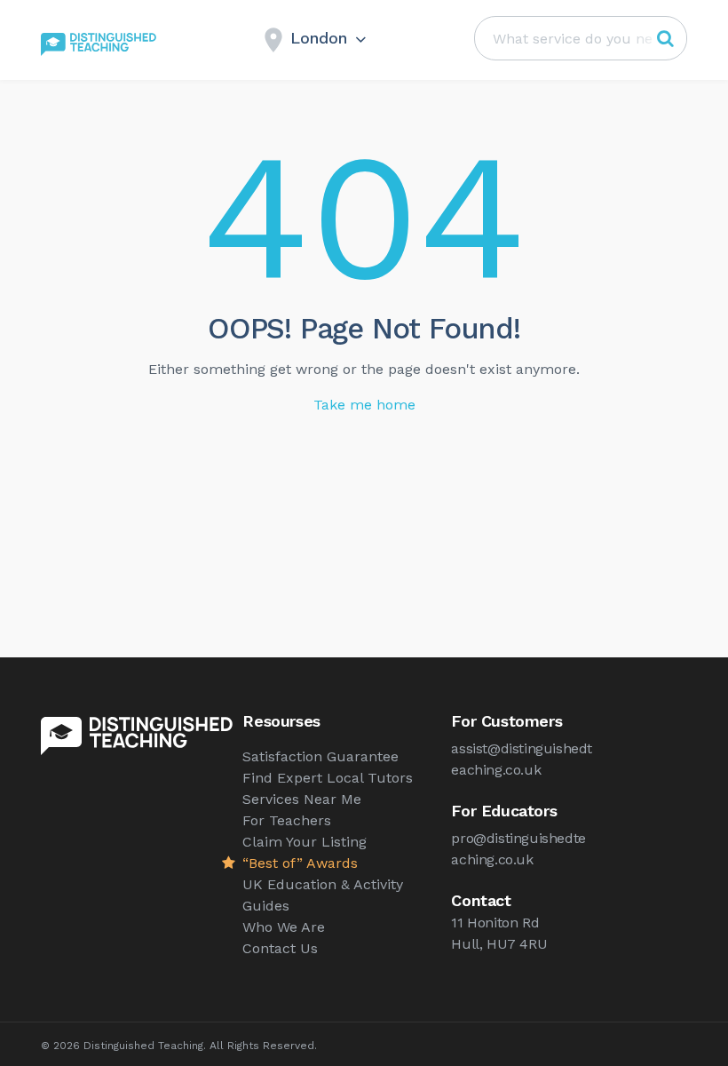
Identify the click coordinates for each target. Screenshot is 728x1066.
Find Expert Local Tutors (327, 777)
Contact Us (280, 948)
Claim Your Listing (304, 841)
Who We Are (283, 927)
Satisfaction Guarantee (320, 756)
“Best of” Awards (300, 863)
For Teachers (286, 820)
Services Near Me (301, 799)
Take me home (364, 404)
